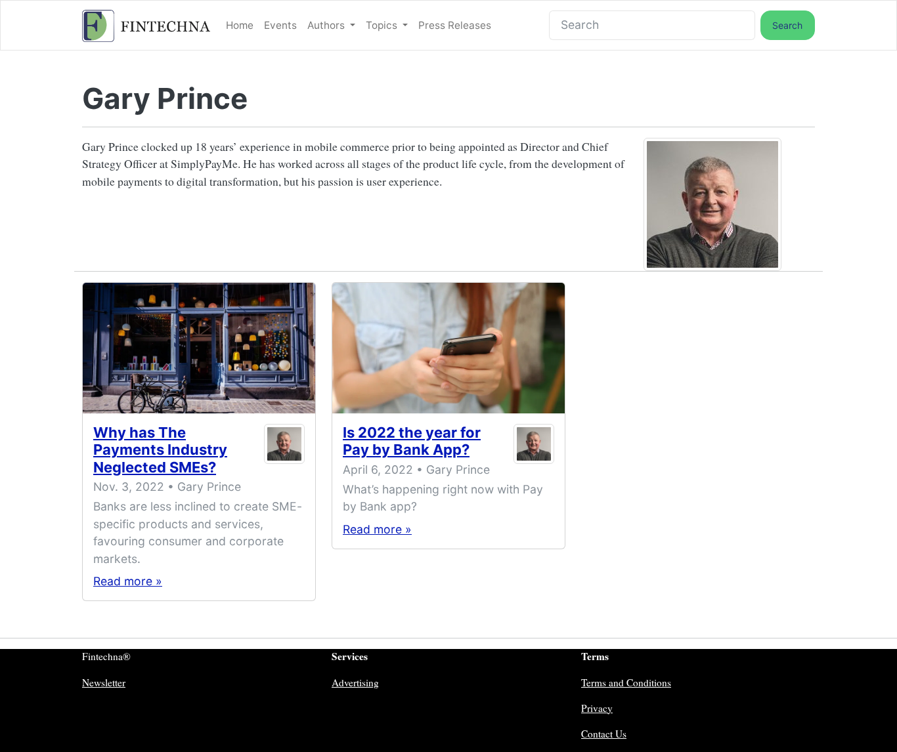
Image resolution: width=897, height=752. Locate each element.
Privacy (597, 708)
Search (787, 25)
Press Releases (454, 25)
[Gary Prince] (284, 452)
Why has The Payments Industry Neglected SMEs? (160, 450)
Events (280, 25)
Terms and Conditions (626, 682)
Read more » (127, 581)
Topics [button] (383, 25)
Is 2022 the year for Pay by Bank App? (412, 441)
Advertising (355, 682)
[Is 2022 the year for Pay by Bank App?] (448, 348)
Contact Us (603, 733)
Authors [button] (327, 25)
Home (239, 25)
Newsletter (103, 682)
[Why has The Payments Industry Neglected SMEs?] (199, 348)
